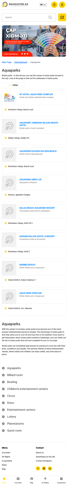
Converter (6, 453)
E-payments (7, 461)
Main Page (6, 62)
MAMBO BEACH (27, 264)
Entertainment (21, 62)
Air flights (6, 457)
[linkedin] (50, 468)
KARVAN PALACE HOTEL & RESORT (37, 236)
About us (40, 453)
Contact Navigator (44, 461)
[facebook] (38, 468)
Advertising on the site (45, 457)
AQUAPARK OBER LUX (30, 179)
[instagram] (44, 468)
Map (4, 469)
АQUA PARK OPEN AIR (30, 293)
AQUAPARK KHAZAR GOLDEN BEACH (38, 151)
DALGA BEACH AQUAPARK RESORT (37, 208)
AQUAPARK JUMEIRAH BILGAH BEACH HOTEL (38, 123)
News (4, 465)
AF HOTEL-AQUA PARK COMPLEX (36, 94)
